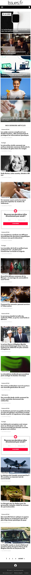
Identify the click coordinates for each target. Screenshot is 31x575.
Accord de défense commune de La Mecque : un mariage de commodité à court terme (14, 278)
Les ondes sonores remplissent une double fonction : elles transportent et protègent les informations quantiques (15, 133)
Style (2, 341)
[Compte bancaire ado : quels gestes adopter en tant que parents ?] (15, 89)
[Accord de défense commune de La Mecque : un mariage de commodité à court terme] (15, 266)
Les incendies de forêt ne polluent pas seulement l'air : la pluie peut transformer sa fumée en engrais (14, 249)
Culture (3, 171)
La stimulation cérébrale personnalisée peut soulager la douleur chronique (15, 375)
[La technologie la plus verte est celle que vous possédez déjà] (15, 22)
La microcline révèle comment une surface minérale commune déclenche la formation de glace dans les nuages (15, 147)
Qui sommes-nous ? (7, 573)
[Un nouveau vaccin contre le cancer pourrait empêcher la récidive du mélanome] (15, 190)
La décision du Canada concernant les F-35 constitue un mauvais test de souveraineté (15, 477)
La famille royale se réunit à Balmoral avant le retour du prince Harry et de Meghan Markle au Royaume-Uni (14, 546)
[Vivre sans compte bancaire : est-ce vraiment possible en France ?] (15, 67)
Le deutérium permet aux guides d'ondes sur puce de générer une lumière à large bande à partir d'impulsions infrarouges (15, 412)
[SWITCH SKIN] (29, 7)
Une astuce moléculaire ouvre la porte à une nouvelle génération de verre (15, 386)
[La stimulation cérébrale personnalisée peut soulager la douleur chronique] (15, 364)
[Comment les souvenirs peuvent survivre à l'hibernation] (15, 294)
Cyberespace (4, 395)
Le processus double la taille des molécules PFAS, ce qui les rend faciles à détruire (15, 317)
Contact (26, 573)
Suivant (20, 558)
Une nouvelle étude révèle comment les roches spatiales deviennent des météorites (15, 399)
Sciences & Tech (5, 129)
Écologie (3, 142)
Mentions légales (18, 573)
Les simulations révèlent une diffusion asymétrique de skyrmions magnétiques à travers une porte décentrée (15, 236)
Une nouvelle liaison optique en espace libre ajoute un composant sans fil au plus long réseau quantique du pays (15, 518)
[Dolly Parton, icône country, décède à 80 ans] (15, 163)
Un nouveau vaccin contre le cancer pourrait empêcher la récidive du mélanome (13, 201)
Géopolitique (4, 273)
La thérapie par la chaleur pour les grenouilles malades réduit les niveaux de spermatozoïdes (14, 505)
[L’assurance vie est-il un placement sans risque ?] (15, 111)
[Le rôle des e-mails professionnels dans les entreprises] (15, 44)
